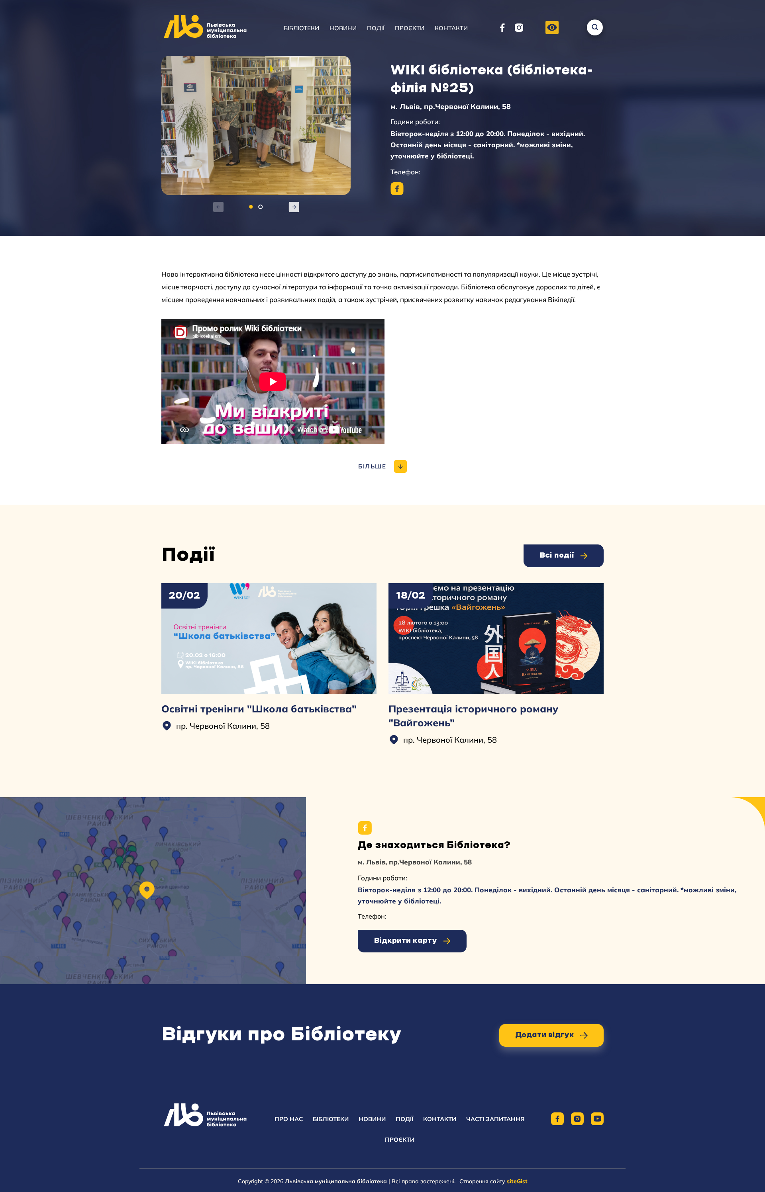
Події (375, 28)
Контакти (451, 28)
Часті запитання (495, 1119)
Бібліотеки (301, 28)
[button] (552, 28)
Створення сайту (493, 1181)
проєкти (399, 1139)
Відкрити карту (405, 941)
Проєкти (409, 28)
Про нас (289, 1119)
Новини (343, 28)
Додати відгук (544, 1035)
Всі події (556, 555)
